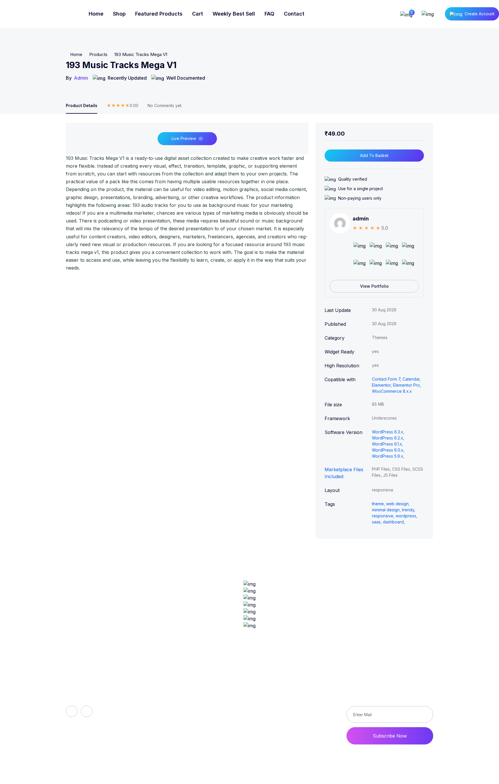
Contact (294, 14)
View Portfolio (374, 286)
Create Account (479, 13)
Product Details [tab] (81, 105)
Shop (119, 14)
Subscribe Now (390, 736)
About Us (175, 687)
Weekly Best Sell (234, 14)
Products (98, 54)
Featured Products (159, 14)
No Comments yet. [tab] (165, 105)
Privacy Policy (288, 707)
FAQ (269, 14)
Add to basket (374, 155)
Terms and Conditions (296, 716)
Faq (169, 697)
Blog (169, 707)
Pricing (172, 726)
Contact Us (285, 726)
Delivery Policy (289, 697)
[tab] (122, 108)
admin (81, 78)
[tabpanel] (187, 197)
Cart (197, 14)
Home (96, 14)
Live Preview (184, 138)
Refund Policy (288, 687)
